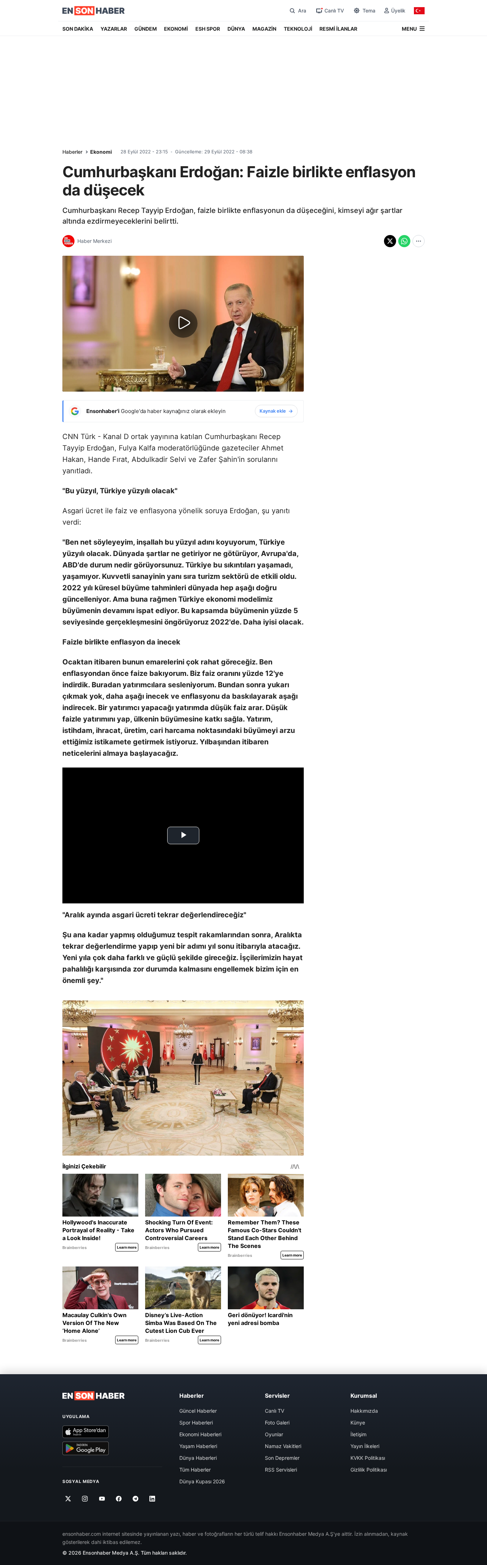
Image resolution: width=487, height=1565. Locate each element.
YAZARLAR (114, 29)
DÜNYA (236, 29)
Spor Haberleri (196, 1422)
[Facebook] (119, 1498)
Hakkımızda (364, 1411)
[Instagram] (85, 1498)
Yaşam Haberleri (198, 1446)
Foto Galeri (277, 1422)
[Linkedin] (152, 1498)
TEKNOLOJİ (298, 29)
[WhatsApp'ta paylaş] (404, 241)
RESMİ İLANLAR (338, 29)
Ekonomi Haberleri (200, 1434)
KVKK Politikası (367, 1458)
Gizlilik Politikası (368, 1470)
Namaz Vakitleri (283, 1446)
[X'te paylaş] (390, 241)
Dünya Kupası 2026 (202, 1481)
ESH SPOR (207, 29)
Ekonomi (101, 152)
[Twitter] (68, 1498)
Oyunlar (274, 1434)
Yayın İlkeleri (364, 1446)
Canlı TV (274, 1411)
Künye (357, 1422)
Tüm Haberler (195, 1470)
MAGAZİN (264, 29)
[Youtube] (102, 1498)
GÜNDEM (145, 29)
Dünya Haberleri (198, 1458)
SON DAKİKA (77, 29)
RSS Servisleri (281, 1470)
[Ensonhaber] (93, 10)
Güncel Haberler (198, 1411)
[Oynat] (183, 323)
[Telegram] (136, 1498)
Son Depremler (282, 1458)
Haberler (72, 152)
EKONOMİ (176, 29)
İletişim (358, 1434)
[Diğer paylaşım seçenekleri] (418, 241)
